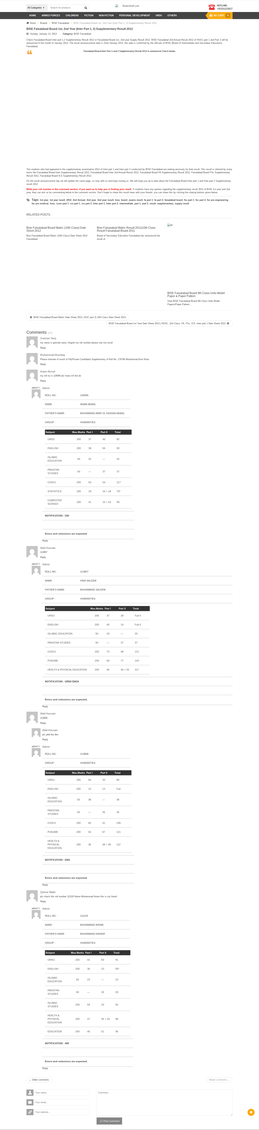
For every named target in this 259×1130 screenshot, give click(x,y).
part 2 (145, 203)
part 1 (137, 203)
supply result (182, 203)
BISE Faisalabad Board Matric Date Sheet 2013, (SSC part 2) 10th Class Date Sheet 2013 (79, 317)
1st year (44, 200)
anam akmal (47, 371)
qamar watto (48, 892)
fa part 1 (148, 200)
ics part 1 (75, 203)
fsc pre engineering (217, 200)
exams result (136, 200)
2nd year (91, 200)
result (153, 203)
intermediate (126, 203)
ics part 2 (87, 203)
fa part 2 (158, 200)
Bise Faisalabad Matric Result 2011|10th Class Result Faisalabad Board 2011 (126, 229)
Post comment (111, 1121)
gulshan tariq (48, 338)
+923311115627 (225, 8)
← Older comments (39, 1079)
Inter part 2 (112, 203)
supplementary (165, 203)
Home (33, 23)
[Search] (85, 7)
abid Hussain (48, 547)
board (124, 200)
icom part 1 (62, 203)
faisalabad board (174, 200)
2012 (68, 200)
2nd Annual (79, 200)
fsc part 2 (201, 200)
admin (35, 387)
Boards (43, 23)
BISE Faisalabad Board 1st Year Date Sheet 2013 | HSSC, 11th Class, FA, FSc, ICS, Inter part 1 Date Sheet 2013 (167, 323)
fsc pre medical (40, 203)
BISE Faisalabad (60, 23)
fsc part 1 (189, 200)
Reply (43, 347)
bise (117, 200)
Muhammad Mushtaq (52, 354)
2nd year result (105, 200)
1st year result (57, 200)
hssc (52, 203)
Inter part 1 (99, 203)
